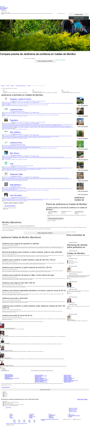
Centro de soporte (71, 414)
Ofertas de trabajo (32, 416)
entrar (1, 7)
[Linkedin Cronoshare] (73, 411)
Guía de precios (51, 417)
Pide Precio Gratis (73, 242)
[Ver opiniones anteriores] (1, 369)
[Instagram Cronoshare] (73, 408)
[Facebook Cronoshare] (73, 409)
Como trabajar (31, 414)
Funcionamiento (51, 415)
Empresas (31, 417)
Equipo (11, 414)
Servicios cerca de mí (52, 414)
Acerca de (11, 415)
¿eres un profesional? (3, 8)
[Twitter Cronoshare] (72, 410)
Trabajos (30, 415)
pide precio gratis (5, 7)
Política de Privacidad (20, 423)
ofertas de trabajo (3, 9)
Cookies (26, 423)
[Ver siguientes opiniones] (4, 369)
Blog (10, 416)
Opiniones (50, 416)
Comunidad (12, 417)
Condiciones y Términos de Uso (11, 423)
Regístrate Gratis (6, 387)
